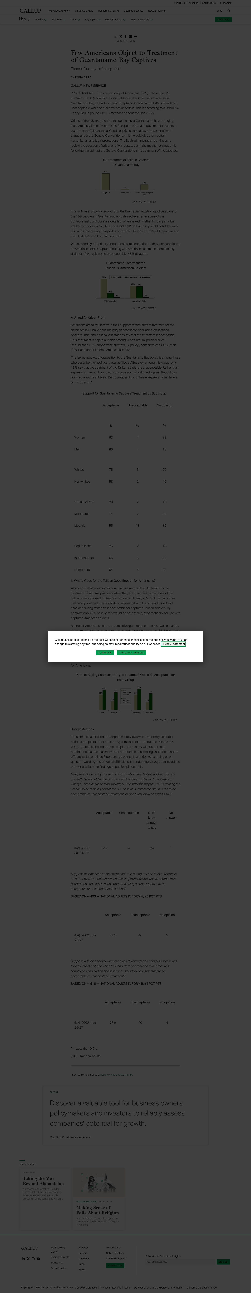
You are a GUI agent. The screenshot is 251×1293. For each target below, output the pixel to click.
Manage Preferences (131, 653)
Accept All (105, 653)
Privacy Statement (173, 644)
